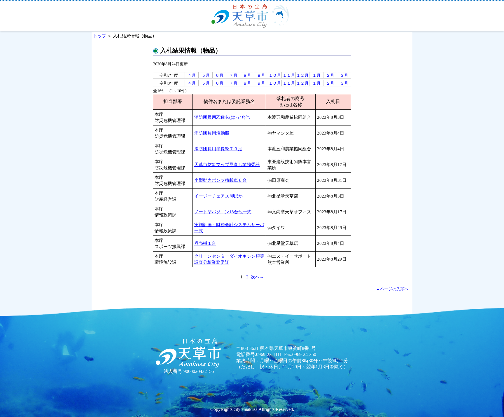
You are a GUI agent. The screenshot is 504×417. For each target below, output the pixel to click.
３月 (344, 75)
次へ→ (257, 276)
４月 (192, 75)
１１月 (289, 75)
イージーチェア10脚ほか (218, 195)
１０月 (275, 75)
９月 (261, 75)
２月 (330, 75)
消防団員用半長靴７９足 (218, 148)
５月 (206, 75)
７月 (233, 75)
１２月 (302, 75)
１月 (316, 75)
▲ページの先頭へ (392, 289)
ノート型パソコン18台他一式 (222, 211)
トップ (99, 35)
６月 (219, 75)
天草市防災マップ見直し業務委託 (227, 164)
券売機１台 (205, 243)
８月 (247, 75)
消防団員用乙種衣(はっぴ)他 (222, 117)
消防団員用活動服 (211, 132)
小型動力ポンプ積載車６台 (220, 180)
